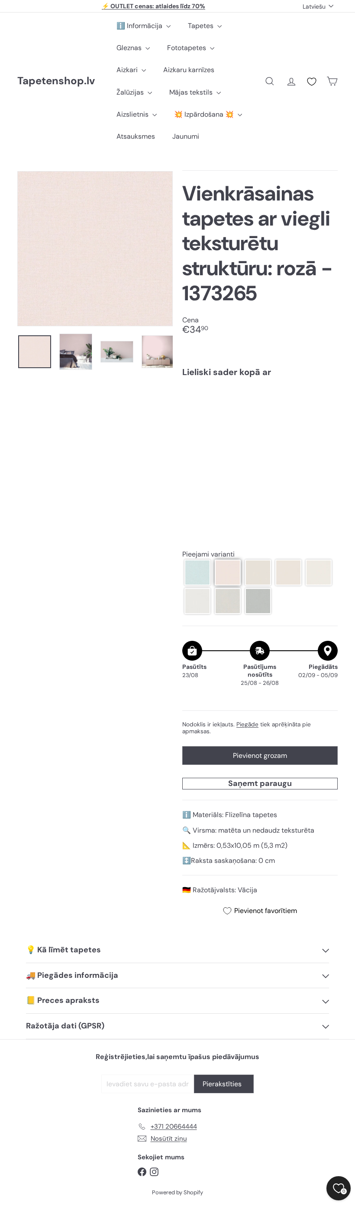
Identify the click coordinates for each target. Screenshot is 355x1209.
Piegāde (247, 724)
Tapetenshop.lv (56, 81)
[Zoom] (95, 249)
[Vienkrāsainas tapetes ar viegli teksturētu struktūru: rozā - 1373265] (260, 418)
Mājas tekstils (191, 92)
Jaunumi (185, 136)
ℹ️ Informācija (140, 25)
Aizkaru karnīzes (188, 69)
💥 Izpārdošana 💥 (205, 114)
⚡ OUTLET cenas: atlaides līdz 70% (153, 6)
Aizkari (127, 69)
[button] (197, 572)
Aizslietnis (133, 114)
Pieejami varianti (208, 554)
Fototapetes (187, 47)
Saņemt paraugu (260, 783)
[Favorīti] (311, 81)
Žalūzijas (130, 92)
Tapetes (201, 25)
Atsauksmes (135, 136)
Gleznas (129, 47)
